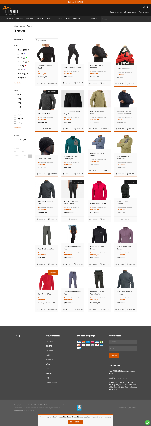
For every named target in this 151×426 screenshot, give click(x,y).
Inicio (16, 26)
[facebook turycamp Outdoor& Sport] (147, 7)
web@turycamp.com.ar (118, 378)
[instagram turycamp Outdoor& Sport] (144, 7)
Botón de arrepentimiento (24, 410)
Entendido (75, 422)
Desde (16, 152)
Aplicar (30, 156)
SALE (68, 19)
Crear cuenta (116, 12)
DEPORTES (50, 19)
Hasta (23, 152)
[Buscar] (148, 19)
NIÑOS (60, 19)
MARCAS (76, 19)
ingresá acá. (53, 408)
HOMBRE (19, 19)
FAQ (85, 19)
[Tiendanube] (128, 408)
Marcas (23, 26)
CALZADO (9, 19)
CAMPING (30, 19)
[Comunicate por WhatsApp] (147, 422)
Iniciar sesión (131, 12)
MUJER (40, 19)
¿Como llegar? (96, 19)
